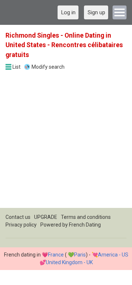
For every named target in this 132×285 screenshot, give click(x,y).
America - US (113, 255)
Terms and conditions (86, 217)
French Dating (85, 225)
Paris (80, 255)
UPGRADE (45, 217)
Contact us (18, 217)
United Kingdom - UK (69, 262)
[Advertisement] (66, 142)
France (56, 255)
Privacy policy (21, 225)
